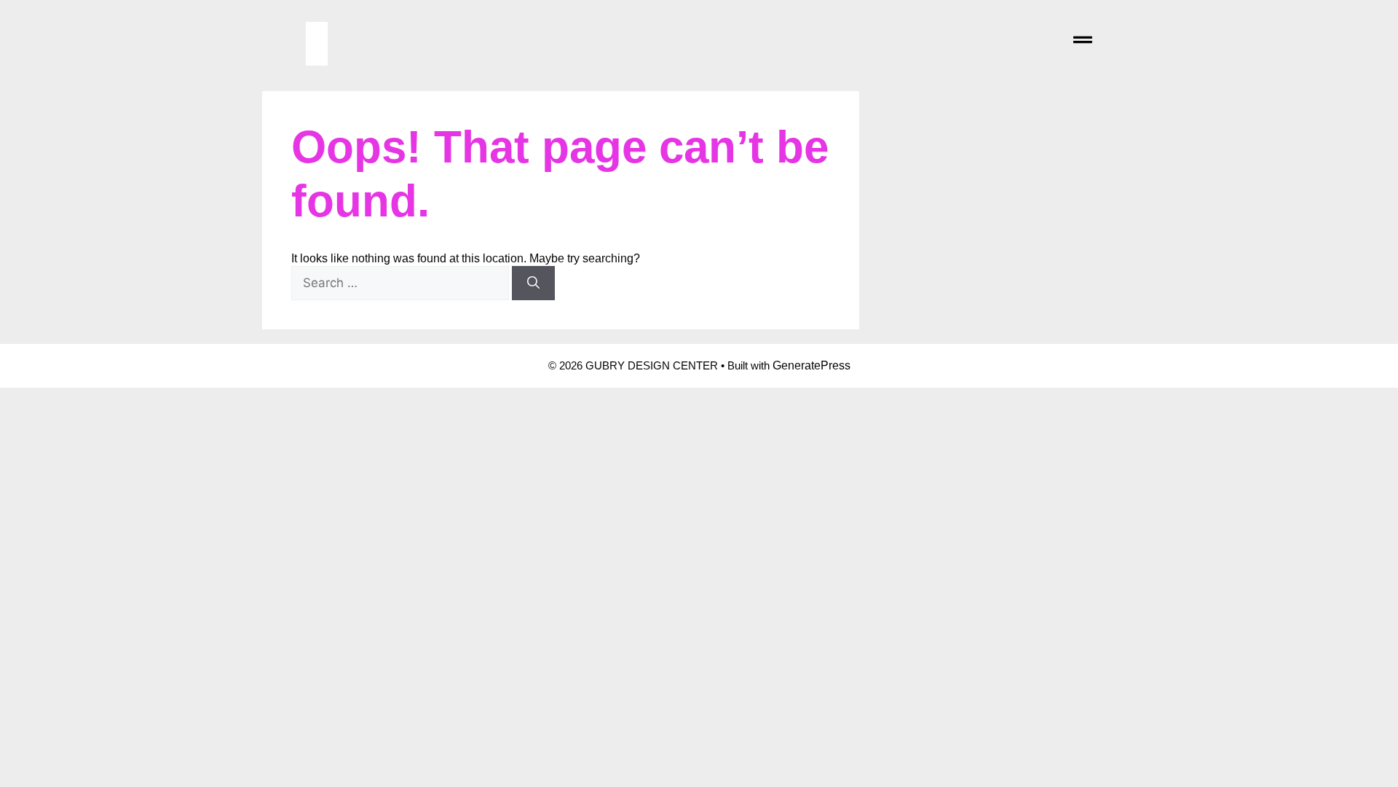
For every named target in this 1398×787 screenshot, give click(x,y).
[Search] (533, 283)
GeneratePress (811, 365)
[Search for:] (401, 283)
